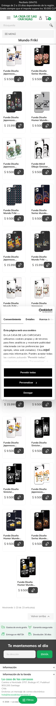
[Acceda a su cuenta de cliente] (40, 18)
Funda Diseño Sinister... (39, 444)
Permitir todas (28, 372)
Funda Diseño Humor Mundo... (40, 119)
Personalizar (26, 382)
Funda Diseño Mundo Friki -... (11, 212)
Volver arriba (40, 616)
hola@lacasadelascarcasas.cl (16, 694)
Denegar (28, 392)
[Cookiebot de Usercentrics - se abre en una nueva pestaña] (39, 311)
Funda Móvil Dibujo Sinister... (40, 165)
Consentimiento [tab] (12, 319)
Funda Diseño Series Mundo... (39, 72)
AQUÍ (46, 350)
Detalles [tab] (30, 319)
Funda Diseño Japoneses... (11, 72)
